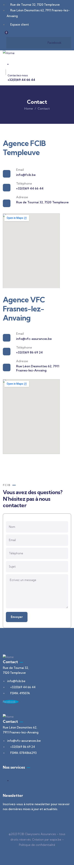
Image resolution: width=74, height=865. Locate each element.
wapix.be (55, 839)
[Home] (9, 53)
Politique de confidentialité (37, 845)
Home (28, 108)
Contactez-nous (18, 75)
